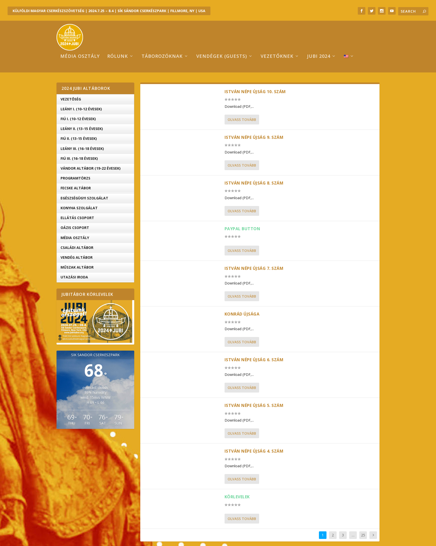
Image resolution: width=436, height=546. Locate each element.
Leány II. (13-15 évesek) (82, 128)
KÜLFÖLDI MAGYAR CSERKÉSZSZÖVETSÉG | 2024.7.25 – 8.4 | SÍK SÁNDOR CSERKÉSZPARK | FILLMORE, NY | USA (109, 10)
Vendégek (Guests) (221, 56)
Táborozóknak (162, 56)
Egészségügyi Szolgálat (84, 198)
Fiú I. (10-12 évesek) (78, 118)
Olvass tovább (242, 119)
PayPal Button (242, 228)
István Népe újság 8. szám (254, 183)
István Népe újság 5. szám (254, 405)
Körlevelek (237, 497)
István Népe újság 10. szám (255, 91)
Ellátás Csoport (77, 217)
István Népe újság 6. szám (254, 359)
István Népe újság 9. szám (254, 137)
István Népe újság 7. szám (254, 268)
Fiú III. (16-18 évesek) (79, 158)
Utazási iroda (74, 277)
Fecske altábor (76, 188)
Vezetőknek (277, 56)
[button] (94, 321)
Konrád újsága (242, 314)
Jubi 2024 (318, 56)
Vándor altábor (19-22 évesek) (91, 168)
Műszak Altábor (77, 267)
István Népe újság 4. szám (254, 451)
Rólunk (117, 56)
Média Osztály (75, 237)
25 (363, 535)
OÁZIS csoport (75, 227)
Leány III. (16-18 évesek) (82, 148)
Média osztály (80, 56)
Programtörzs (75, 178)
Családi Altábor (77, 247)
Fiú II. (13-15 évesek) (79, 138)
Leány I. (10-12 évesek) (81, 109)
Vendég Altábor (77, 257)
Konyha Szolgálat (79, 207)
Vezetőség (71, 99)
